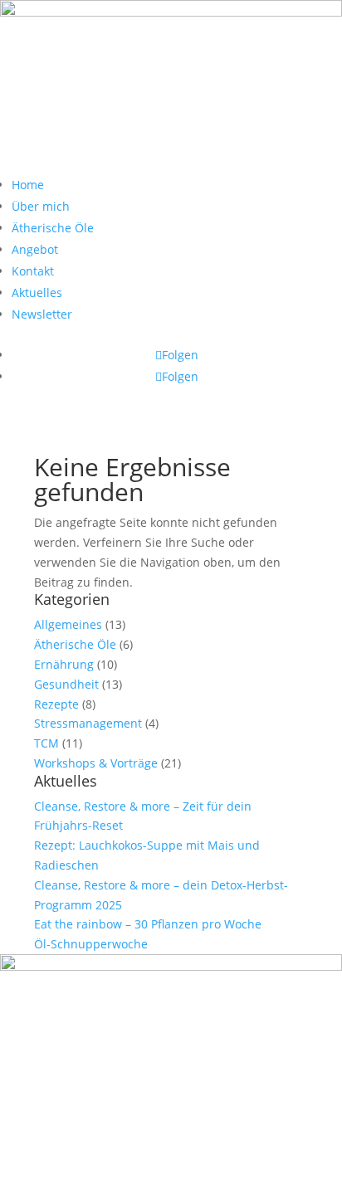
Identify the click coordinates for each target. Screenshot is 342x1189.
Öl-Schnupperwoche (91, 944)
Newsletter (42, 314)
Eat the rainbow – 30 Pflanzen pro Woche (147, 924)
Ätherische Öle (53, 228)
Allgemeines (68, 624)
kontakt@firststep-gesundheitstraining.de (134, 1139)
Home (28, 184)
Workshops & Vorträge (96, 763)
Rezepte (56, 704)
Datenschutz (212, 1159)
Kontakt (33, 271)
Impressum (126, 1159)
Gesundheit (66, 684)
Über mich (41, 206)
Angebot (35, 249)
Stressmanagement (88, 723)
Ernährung (64, 664)
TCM (46, 743)
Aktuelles (37, 292)
